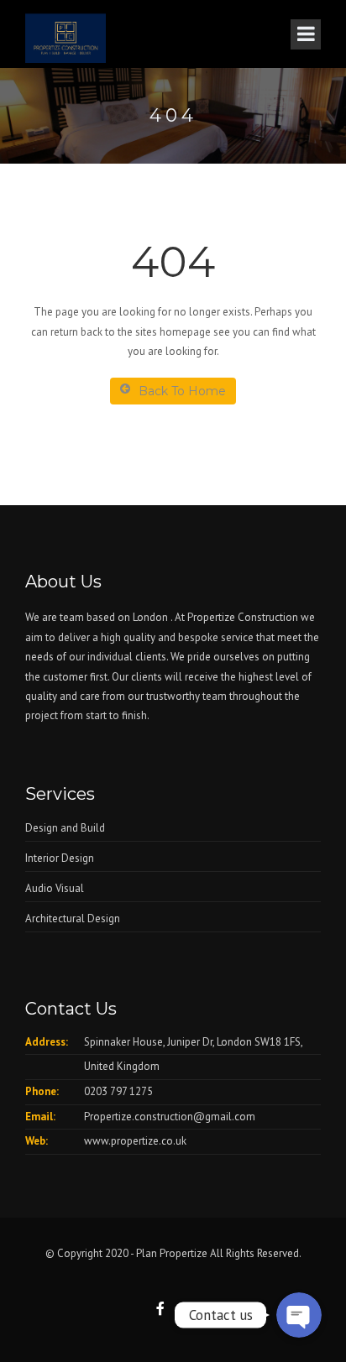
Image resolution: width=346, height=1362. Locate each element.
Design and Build (65, 828)
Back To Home (182, 391)
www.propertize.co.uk (135, 1141)
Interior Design (59, 858)
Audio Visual (54, 888)
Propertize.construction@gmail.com (169, 1116)
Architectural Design (72, 918)
